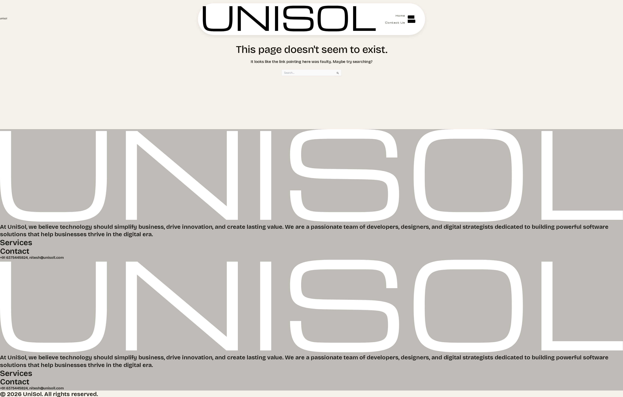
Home (400, 15)
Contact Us (395, 22)
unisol (3, 18)
